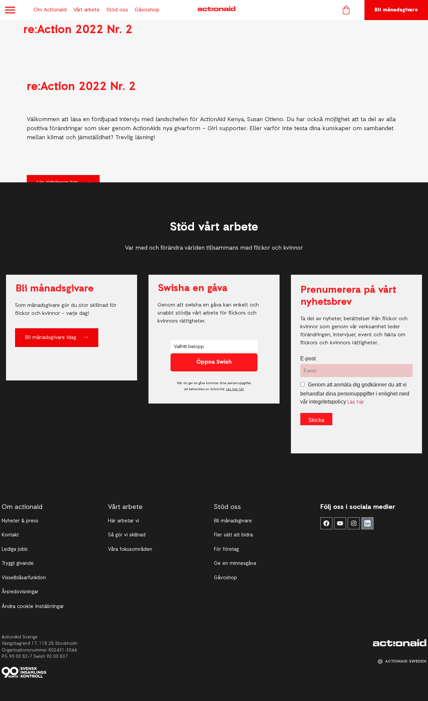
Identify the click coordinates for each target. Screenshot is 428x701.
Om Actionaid (50, 10)
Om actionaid (22, 507)
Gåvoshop (147, 10)
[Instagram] (354, 523)
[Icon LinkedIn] (367, 523)
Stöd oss (117, 10)
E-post (308, 358)
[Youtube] (340, 523)
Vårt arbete (86, 10)
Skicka (316, 420)
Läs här (355, 402)
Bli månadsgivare (396, 10)
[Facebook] (326, 523)
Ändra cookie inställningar (33, 606)
